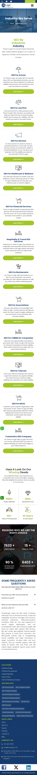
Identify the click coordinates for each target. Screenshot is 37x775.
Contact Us (5, 734)
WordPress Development (23, 712)
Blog (3, 737)
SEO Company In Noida (23, 687)
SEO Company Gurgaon (9, 691)
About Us (5, 725)
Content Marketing (7, 712)
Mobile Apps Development (25, 716)
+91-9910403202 (9, 744)
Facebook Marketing (8, 716)
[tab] (19, 596)
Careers (4, 728)
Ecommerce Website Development (13, 708)
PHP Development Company (10, 701)
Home (12, 23)
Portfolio (4, 731)
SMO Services (6, 705)
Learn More (17, 91)
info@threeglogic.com (11, 747)
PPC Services (25, 701)
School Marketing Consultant (10, 694)
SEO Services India (8, 687)
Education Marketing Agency (11, 698)
